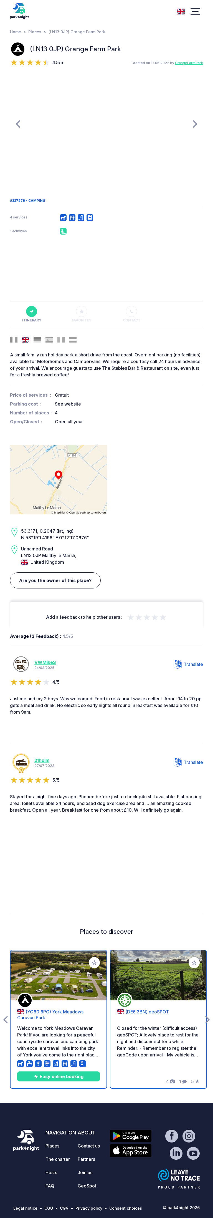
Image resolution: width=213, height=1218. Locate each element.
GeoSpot (87, 1186)
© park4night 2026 (181, 1207)
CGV (64, 1208)
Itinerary (31, 320)
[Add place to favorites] (94, 962)
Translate (193, 664)
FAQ (49, 1186)
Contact (131, 320)
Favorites (81, 320)
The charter (57, 1159)
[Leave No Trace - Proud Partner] (179, 1179)
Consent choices (125, 1208)
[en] (180, 10)
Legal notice (25, 1208)
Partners (86, 1159)
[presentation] (18, 124)
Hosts (51, 1172)
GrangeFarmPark (189, 63)
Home (15, 31)
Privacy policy (88, 1208)
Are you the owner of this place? (55, 580)
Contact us (89, 1146)
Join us (85, 1172)
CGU (48, 1208)
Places (34, 31)
